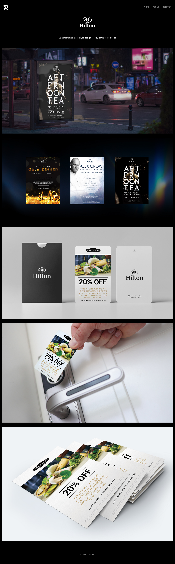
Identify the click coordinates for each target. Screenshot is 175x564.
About (156, 7)
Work (146, 7)
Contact (166, 7)
